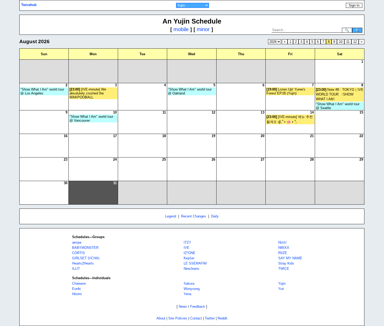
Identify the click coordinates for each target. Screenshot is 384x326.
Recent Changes (193, 216)
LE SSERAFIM (195, 263)
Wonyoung (192, 289)
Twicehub (29, 5)
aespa (76, 242)
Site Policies (177, 318)
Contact (196, 318)
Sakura (189, 283)
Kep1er (189, 258)
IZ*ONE (189, 253)
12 (355, 42)
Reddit (222, 318)
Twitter (210, 318)
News (183, 306)
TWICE (283, 269)
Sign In (354, 5)
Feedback (197, 306)
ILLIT (76, 269)
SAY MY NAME (290, 258)
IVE (186, 248)
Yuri (281, 289)
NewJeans (191, 269)
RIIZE (282, 253)
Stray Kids (286, 263)
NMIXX (283, 248)
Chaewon (79, 283)
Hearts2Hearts (83, 263)
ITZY (187, 242)
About (160, 318)
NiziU (282, 242)
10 (340, 42)
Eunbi (76, 289)
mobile (181, 29)
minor (203, 29)
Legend (170, 216)
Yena (187, 294)
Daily (215, 216)
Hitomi (77, 294)
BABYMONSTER (85, 248)
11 (348, 42)
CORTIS (78, 253)
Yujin (282, 283)
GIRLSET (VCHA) (85, 258)
